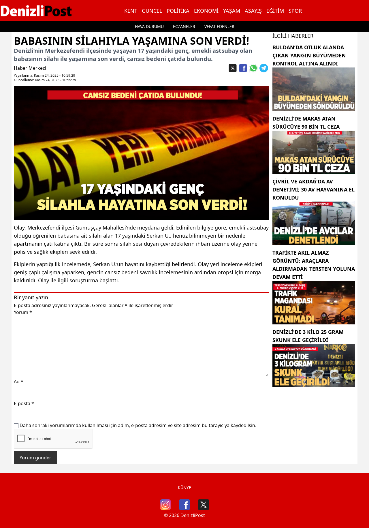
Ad (18, 381)
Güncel (152, 10)
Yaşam (231, 10)
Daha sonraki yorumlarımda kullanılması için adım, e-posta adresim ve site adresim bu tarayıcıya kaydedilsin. (138, 425)
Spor (295, 10)
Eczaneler (184, 26)
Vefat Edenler (219, 26)
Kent (130, 10)
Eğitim (275, 10)
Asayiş (253, 10)
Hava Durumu (149, 26)
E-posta (24, 403)
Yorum (23, 312)
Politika (178, 10)
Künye (184, 487)
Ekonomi (206, 10)
